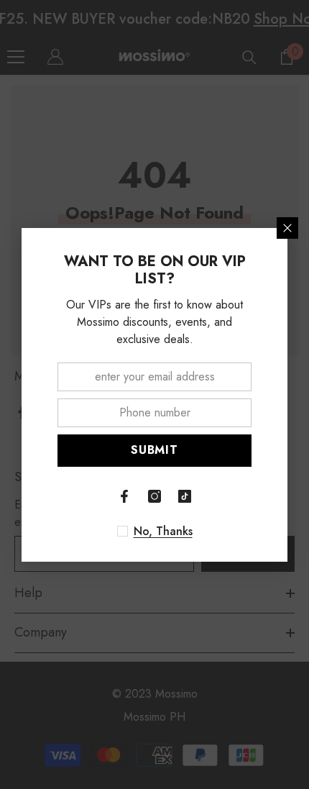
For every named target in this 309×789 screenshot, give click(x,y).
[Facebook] (124, 496)
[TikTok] (185, 496)
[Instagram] (154, 496)
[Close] (287, 228)
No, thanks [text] (163, 531)
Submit (154, 450)
